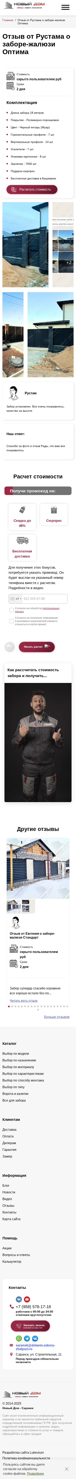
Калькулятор (11, 1261)
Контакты (9, 1212)
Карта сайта (11, 1219)
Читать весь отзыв (23, 1000)
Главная (7, 20)
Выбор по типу (13, 1087)
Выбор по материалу (18, 1067)
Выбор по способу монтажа (23, 1080)
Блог (6, 1185)
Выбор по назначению (19, 1060)
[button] (9, 1006)
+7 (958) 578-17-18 (33, 1306)
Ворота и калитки (15, 1093)
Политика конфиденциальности (26, 1458)
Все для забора (14, 1100)
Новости (8, 1192)
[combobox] (15, 598)
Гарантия (9, 1149)
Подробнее (35, 1473)
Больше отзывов (57, 1017)
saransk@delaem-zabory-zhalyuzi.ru (35, 1347)
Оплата (8, 1136)
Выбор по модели (15, 1053)
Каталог (9, 1044)
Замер (7, 1156)
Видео (7, 1199)
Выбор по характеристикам (23, 1073)
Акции (7, 1248)
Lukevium (37, 1452)
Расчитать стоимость (35, 189)
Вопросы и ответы (16, 1255)
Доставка (9, 1129)
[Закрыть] (66, 1469)
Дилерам (9, 1143)
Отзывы (8, 1205)
